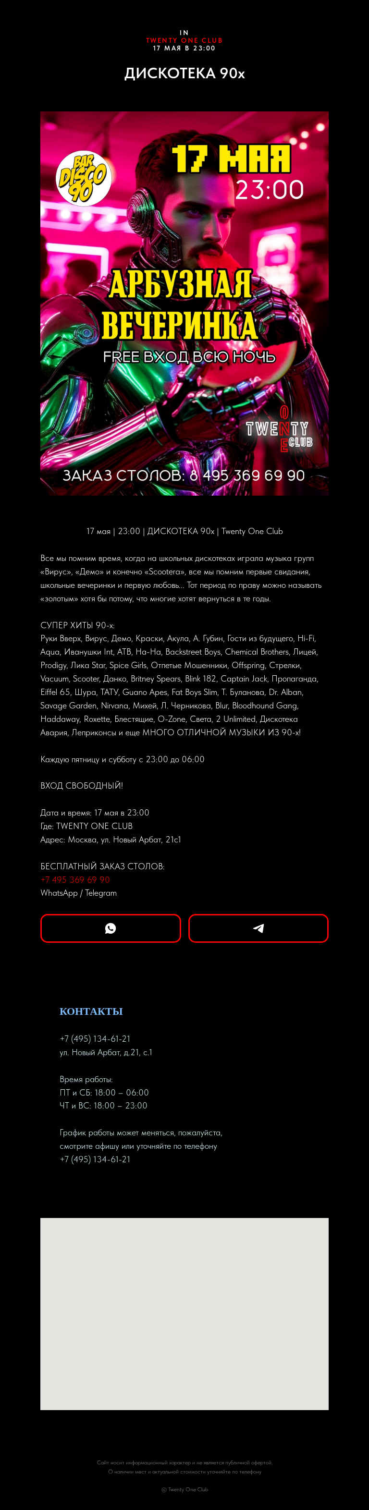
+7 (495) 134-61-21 (95, 1039)
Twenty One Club (184, 40)
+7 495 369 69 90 (75, 880)
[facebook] (67, 1189)
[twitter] (84, 1189)
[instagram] (102, 1189)
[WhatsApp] (110, 928)
